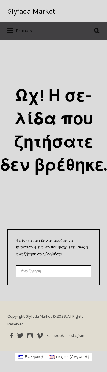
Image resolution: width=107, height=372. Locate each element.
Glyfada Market (31, 11)
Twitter (20, 335)
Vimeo (40, 335)
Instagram (30, 335)
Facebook (11, 335)
